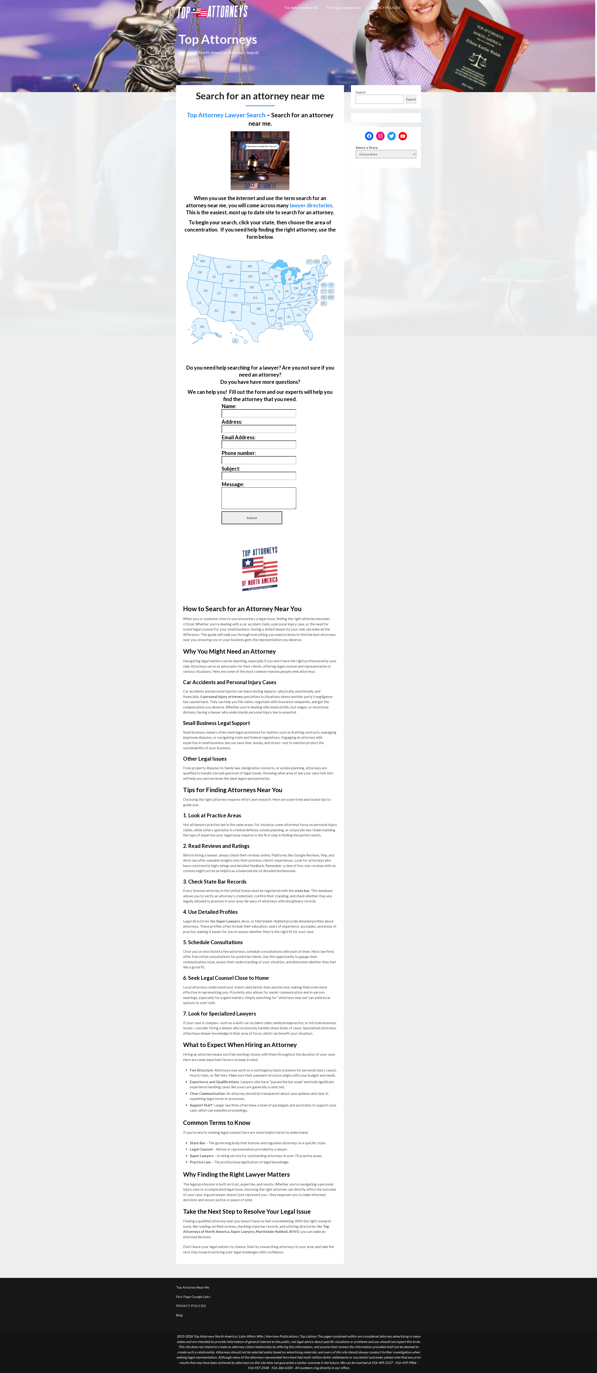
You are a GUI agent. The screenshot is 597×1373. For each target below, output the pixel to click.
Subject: (231, 468)
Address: (232, 422)
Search (361, 92)
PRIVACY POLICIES (385, 8)
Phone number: (239, 453)
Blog (413, 8)
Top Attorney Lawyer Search (226, 115)
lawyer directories (311, 205)
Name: (229, 406)
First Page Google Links (344, 8)
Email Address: (239, 437)
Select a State (367, 147)
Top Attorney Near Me (301, 8)
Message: (233, 484)
